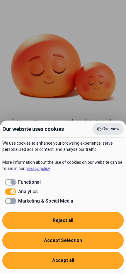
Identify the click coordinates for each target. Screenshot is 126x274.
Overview (111, 128)
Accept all (63, 260)
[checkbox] (21, 182)
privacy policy (37, 168)
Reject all (63, 220)
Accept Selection (63, 240)
